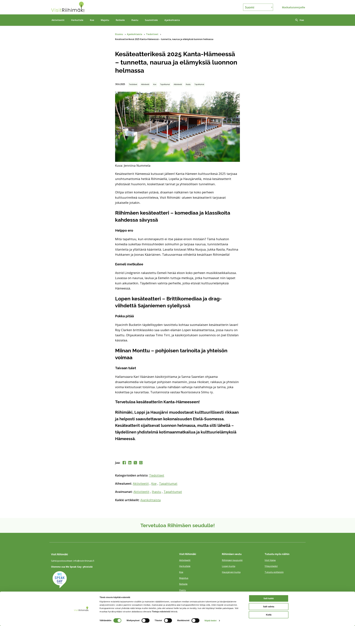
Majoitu (105, 20)
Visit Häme (270, 560)
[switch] (145, 620)
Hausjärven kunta (231, 572)
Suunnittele (151, 20)
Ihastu (134, 20)
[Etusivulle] (92, 7)
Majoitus (183, 578)
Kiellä (268, 615)
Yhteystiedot (271, 566)
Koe (92, 20)
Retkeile (120, 20)
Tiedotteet (152, 34)
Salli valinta (268, 606)
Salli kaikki (268, 598)
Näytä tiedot (210, 620)
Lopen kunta (228, 566)
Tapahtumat (168, 483)
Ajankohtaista (172, 20)
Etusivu (119, 34)
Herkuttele (77, 20)
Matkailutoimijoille (293, 7)
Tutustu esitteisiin (274, 572)
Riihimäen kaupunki (232, 560)
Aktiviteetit (58, 20)
